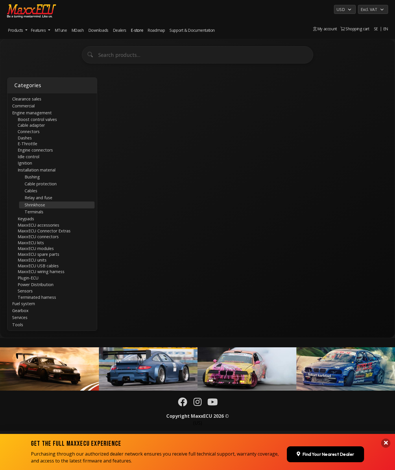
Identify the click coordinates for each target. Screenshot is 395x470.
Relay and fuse (38, 197)
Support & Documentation (192, 30)
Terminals (34, 212)
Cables (31, 190)
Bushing (32, 177)
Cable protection (41, 183)
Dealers (119, 30)
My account (326, 28)
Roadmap (156, 30)
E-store (137, 30)
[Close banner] (385, 443)
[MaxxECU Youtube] (212, 403)
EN (385, 28)
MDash (78, 30)
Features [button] (39, 30)
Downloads (98, 30)
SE (376, 28)
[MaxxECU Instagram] (197, 403)
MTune (61, 30)
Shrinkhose (35, 205)
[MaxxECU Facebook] (182, 403)
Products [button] (16, 30)
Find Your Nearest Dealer (328, 454)
